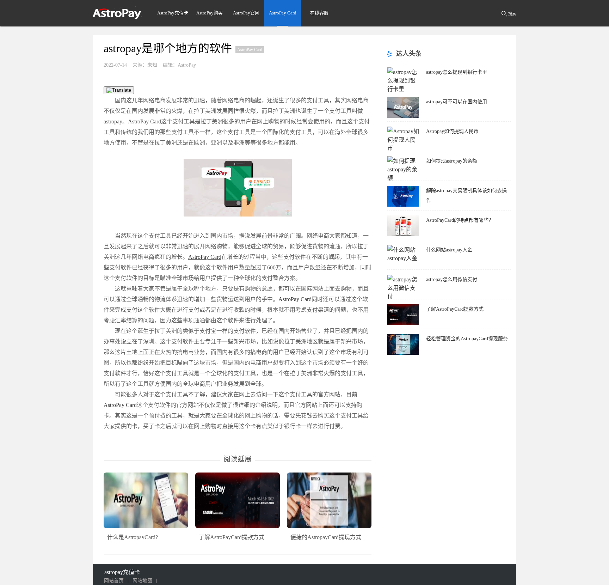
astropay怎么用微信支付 (451, 279)
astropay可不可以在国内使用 (456, 101)
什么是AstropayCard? (132, 537)
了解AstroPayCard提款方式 (231, 537)
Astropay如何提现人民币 (452, 131)
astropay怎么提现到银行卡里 (456, 72)
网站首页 (114, 580)
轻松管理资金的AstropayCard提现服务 (467, 338)
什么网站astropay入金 (449, 249)
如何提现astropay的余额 (451, 161)
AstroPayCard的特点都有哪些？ (459, 220)
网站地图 (142, 580)
